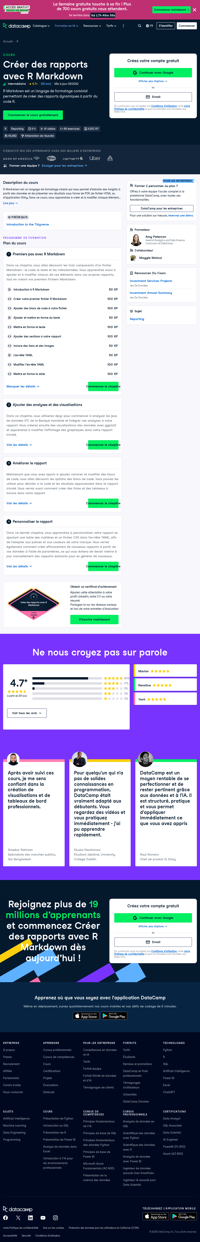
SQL (165, 1064)
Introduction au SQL (56, 1125)
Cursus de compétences (58, 1057)
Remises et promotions (137, 1064)
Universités (130, 1094)
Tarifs (86, 1061)
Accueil (8, 41)
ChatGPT (169, 1092)
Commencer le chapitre (103, 386)
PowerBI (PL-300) (174, 1146)
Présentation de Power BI (59, 1139)
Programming (12, 1139)
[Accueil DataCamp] (30, 1209)
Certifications (51, 1071)
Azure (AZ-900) (173, 1153)
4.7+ (35, 83)
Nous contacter (13, 1092)
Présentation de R (54, 1132)
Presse (7, 1057)
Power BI (168, 1078)
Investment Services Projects (151, 281)
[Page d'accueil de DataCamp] (16, 26)
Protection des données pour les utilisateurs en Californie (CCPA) (104, 1227)
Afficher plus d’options (151, 81)
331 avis (46, 83)
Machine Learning (14, 1125)
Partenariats (11, 1078)
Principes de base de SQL (99, 1133)
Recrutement (11, 1064)
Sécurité (26, 1235)
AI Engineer (170, 1139)
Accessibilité (10, 1235)
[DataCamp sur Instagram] (55, 1217)
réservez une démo (180, 215)
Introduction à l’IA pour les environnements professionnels (58, 1163)
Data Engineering (14, 1132)
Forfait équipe (92, 1068)
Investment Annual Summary (151, 293)
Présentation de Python (58, 1118)
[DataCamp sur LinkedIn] (30, 1217)
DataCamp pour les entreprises (162, 208)
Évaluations (50, 1085)
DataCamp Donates (136, 1101)
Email (156, 97)
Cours (47, 1064)
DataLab (48, 1092)
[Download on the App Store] (86, 1016)
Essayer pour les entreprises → (64, 165)
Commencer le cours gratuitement (33, 115)
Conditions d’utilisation (164, 106)
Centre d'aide (12, 1085)
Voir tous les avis (24, 713)
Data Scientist (172, 1132)
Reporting (137, 319)
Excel (166, 1085)
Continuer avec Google (156, 72)
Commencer (187, 25)
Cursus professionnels (57, 1050)
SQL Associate (172, 1125)
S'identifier (166, 25)
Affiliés (7, 1071)
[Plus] (123, 26)
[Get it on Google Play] (114, 1016)
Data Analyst (171, 1118)
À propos (9, 1050)
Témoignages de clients (98, 1087)
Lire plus (8, 203)
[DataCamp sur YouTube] (43, 1217)
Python (167, 1050)
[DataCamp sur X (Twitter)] (18, 1217)
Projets (47, 1078)
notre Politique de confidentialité (20, 1227)
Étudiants (129, 1057)
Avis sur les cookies (53, 1227)
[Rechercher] (140, 25)
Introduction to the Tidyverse (27, 224)
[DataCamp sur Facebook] (5, 1217)
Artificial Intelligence (176, 1071)
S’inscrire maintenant (94, 619)
